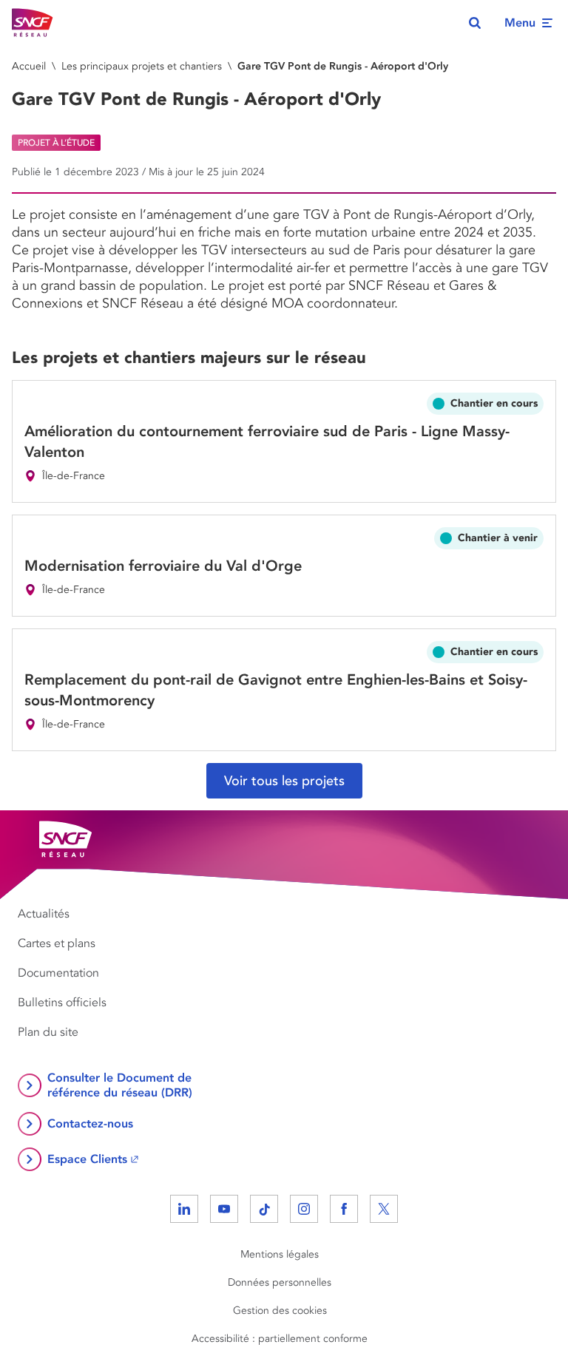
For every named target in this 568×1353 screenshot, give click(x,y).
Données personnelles (279, 1282)
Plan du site (48, 1032)
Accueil (29, 66)
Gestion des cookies (280, 1310)
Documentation (58, 973)
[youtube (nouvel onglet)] (224, 1209)
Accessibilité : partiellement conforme (280, 1338)
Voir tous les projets (284, 781)
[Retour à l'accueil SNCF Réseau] (32, 23)
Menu (519, 23)
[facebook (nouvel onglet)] (344, 1209)
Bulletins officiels (62, 1002)
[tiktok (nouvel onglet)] (264, 1209)
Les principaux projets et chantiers (141, 66)
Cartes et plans (56, 943)
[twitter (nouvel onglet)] (384, 1209)
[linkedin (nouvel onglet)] (184, 1209)
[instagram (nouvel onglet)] (304, 1209)
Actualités (44, 913)
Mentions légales (279, 1254)
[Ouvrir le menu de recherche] (475, 23)
